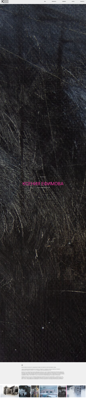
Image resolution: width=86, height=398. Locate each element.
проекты (82, 1)
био (45, 1)
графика (64, 1)
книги (73, 1)
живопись (54, 1)
